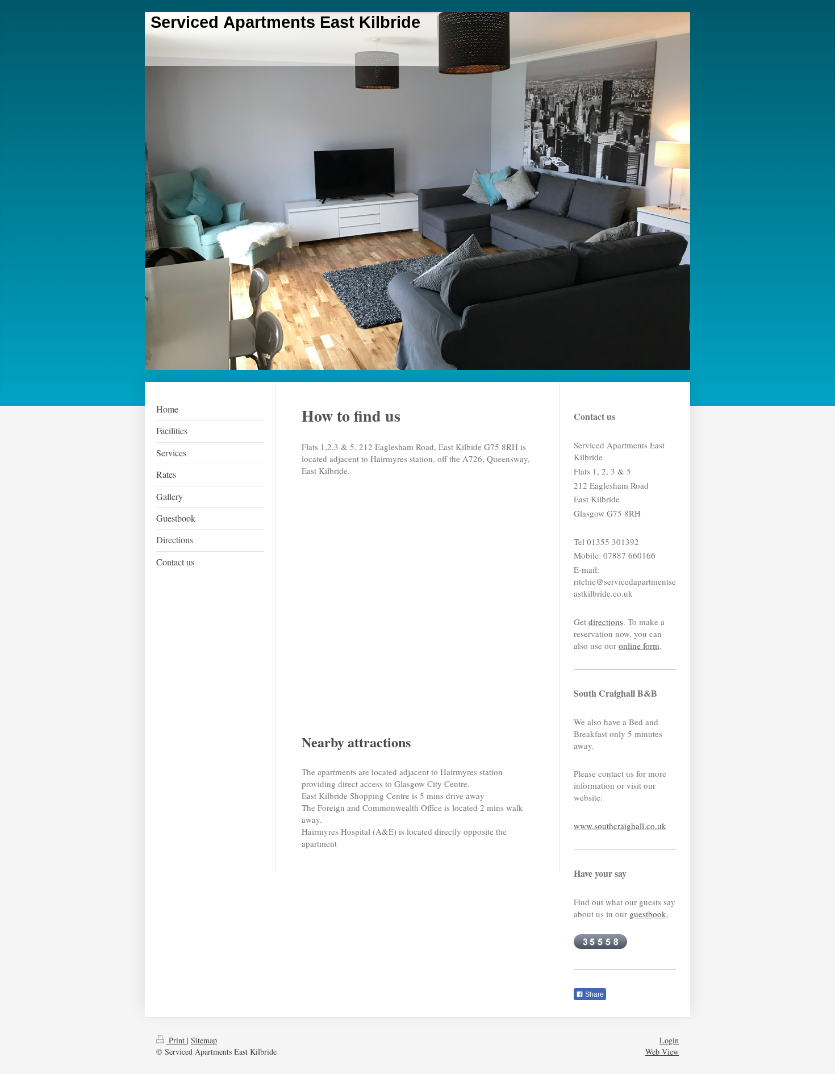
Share (593, 994)
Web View (662, 1051)
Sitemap (204, 1040)
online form (639, 645)
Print (176, 1040)
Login (669, 1040)
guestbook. (649, 913)
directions (605, 621)
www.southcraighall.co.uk (620, 825)
